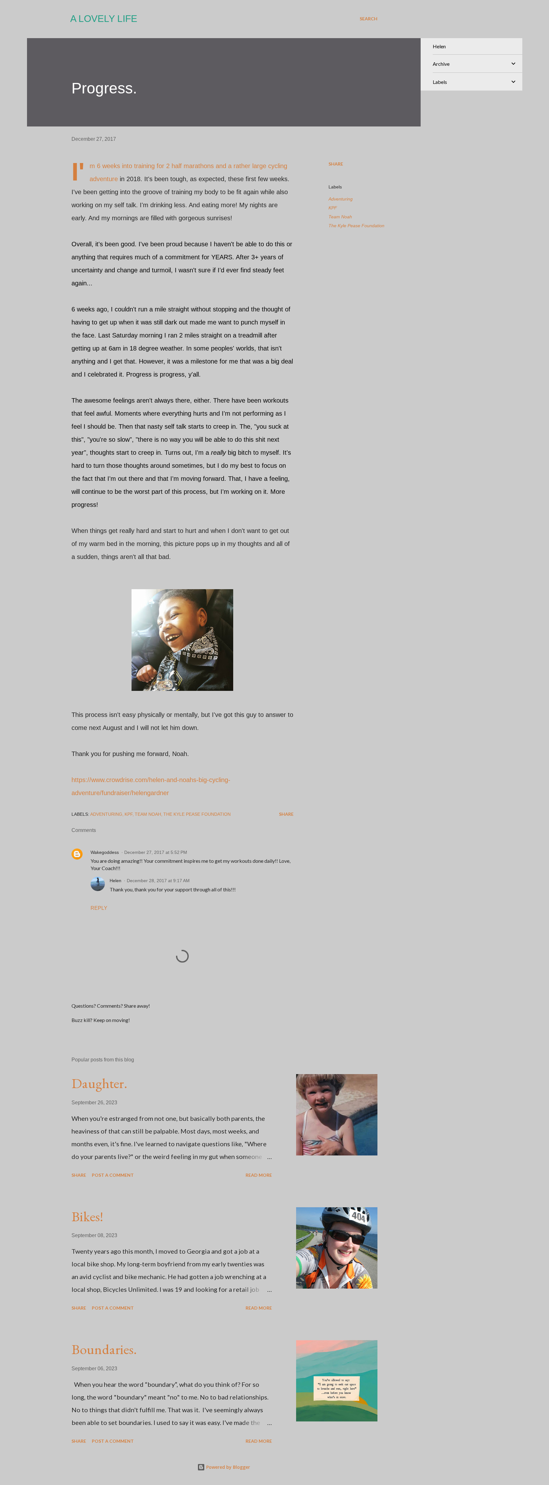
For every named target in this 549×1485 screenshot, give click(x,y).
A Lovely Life (103, 18)
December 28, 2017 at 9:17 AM (158, 880)
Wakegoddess (105, 852)
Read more (259, 1175)
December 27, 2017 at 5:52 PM (155, 852)
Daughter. (99, 1083)
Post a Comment (113, 1175)
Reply (99, 908)
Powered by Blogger (227, 1467)
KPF (333, 207)
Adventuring (341, 198)
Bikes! (87, 1216)
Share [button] (336, 164)
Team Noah (340, 216)
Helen (115, 880)
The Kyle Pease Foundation (356, 225)
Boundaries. (104, 1349)
